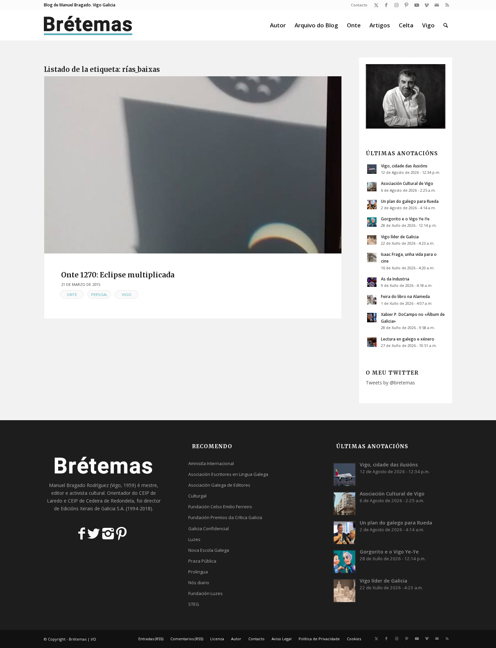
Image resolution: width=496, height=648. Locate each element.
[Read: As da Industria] (372, 282)
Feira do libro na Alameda (405, 296)
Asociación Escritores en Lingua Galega (228, 474)
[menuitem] (357, 5)
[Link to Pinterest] (406, 5)
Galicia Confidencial (208, 528)
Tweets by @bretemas (390, 382)
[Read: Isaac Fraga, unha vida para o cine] (372, 257)
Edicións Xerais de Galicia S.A (92, 508)
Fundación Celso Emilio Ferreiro (220, 507)
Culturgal (197, 496)
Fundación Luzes (205, 593)
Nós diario (198, 582)
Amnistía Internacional (211, 463)
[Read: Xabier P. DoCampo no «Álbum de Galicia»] (372, 318)
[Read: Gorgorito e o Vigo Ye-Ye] (372, 222)
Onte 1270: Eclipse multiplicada (117, 274)
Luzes (194, 539)
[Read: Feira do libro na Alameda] (372, 300)
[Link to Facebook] (386, 5)
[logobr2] (88, 25)
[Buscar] (445, 25)
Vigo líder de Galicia (400, 236)
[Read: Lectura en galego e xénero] (372, 342)
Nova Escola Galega (208, 550)
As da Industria (395, 278)
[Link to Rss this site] (447, 5)
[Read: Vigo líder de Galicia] (372, 240)
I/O (93, 639)
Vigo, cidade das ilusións (404, 165)
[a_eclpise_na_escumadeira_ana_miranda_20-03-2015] (192, 164)
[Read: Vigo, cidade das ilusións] (372, 169)
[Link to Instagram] (396, 5)
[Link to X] (376, 5)
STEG (193, 604)
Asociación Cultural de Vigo (407, 183)
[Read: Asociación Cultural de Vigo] (372, 187)
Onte (72, 294)
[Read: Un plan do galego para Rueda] (372, 204)
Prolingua (198, 572)
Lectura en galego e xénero (407, 339)
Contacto (359, 4)
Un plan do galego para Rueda (410, 201)
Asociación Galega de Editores (219, 485)
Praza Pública (202, 561)
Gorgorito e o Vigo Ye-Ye (405, 218)
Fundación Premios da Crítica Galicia (225, 517)
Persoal (99, 294)
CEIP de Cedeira (85, 500)
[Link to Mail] (437, 5)
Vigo (126, 294)
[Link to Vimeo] (427, 5)
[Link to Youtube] (416, 5)
